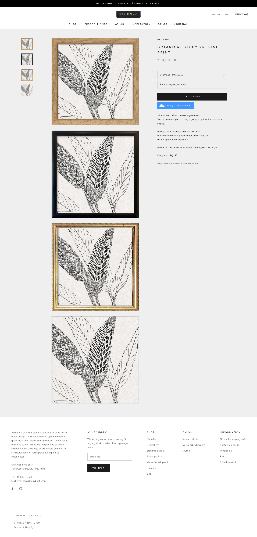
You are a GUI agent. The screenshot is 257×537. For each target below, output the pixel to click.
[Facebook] (12, 488)
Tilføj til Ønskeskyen (179, 105)
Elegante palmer (156, 450)
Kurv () (241, 14)
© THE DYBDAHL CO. (27, 523)
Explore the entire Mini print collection (178, 163)
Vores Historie (190, 439)
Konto (216, 14)
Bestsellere (153, 445)
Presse (223, 456)
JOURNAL (181, 24)
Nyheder (151, 439)
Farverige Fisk (154, 456)
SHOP (73, 24)
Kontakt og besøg (229, 445)
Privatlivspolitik (228, 462)
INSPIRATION (141, 24)
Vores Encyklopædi (157, 462)
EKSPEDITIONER (96, 24)
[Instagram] (20, 488)
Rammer (151, 468)
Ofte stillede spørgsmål (233, 439)
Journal (186, 450)
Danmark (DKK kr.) (26, 515)
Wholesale (226, 450)
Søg (227, 14)
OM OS (162, 24)
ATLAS (119, 24)
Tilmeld (98, 468)
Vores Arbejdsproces (194, 445)
